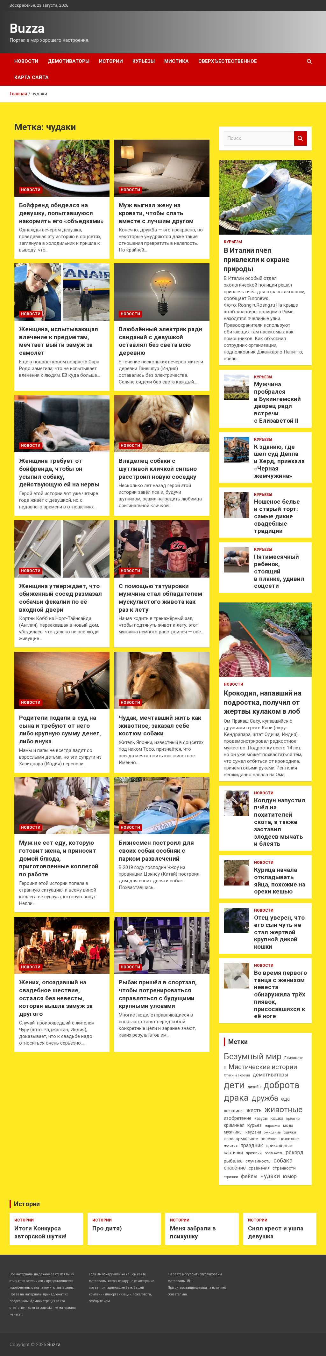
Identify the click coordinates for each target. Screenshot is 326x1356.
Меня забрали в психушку (193, 1232)
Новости (26, 61)
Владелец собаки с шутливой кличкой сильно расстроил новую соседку (158, 468)
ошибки (290, 1132)
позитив (230, 1146)
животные (283, 1109)
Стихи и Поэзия (237, 1075)
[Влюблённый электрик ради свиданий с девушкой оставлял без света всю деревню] (161, 292)
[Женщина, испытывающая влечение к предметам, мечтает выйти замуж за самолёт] (62, 292)
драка (236, 1097)
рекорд (294, 1152)
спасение (235, 1168)
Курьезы (143, 61)
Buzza (27, 28)
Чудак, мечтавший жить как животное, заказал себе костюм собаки (160, 725)
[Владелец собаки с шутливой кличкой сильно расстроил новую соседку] (161, 424)
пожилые (289, 1138)
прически (254, 1153)
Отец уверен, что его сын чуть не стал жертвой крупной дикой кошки (279, 932)
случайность (258, 1161)
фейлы (249, 1176)
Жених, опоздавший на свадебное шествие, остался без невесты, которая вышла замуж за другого (56, 998)
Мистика (176, 61)
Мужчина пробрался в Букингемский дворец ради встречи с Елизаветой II (277, 402)
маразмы (272, 1126)
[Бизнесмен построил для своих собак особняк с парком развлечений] (161, 806)
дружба (265, 1098)
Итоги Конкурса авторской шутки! (40, 1232)
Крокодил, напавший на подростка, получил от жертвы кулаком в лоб (262, 702)
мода (288, 1125)
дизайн (254, 1087)
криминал (234, 1125)
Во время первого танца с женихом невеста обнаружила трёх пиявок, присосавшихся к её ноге (280, 994)
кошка (277, 1118)
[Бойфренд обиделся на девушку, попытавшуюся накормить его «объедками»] (62, 168)
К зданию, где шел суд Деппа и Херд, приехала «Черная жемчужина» (279, 461)
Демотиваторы (68, 61)
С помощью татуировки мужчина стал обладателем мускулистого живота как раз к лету (160, 597)
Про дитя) (107, 1228)
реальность (274, 1153)
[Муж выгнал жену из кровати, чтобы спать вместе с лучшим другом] (161, 168)
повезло (269, 1139)
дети (234, 1085)
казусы (261, 1118)
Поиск (300, 138)
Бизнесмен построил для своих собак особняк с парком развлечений (156, 850)
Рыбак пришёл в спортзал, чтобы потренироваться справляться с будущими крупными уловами (158, 994)
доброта (281, 1085)
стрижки (231, 1177)
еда (285, 1099)
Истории (111, 61)
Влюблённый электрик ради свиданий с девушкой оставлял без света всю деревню (160, 340)
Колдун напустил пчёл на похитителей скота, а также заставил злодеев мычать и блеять (279, 822)
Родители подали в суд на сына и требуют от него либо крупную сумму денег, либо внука (60, 729)
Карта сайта (31, 77)
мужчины (233, 1132)
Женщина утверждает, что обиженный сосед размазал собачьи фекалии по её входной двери (60, 597)
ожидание (272, 1132)
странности (284, 1168)
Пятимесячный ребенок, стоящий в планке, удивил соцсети (279, 571)
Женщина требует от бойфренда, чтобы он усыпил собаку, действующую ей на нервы (59, 472)
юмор (290, 1176)
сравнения (259, 1168)
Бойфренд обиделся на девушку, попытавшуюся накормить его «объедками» (61, 212)
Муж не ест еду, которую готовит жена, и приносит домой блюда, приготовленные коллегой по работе (58, 858)
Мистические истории (263, 1067)
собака (283, 1160)
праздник (251, 1145)
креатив (293, 1119)
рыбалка (233, 1161)
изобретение (238, 1118)
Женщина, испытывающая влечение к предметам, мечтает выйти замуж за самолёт (58, 340)
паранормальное (241, 1138)
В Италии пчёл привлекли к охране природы (256, 259)
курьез (254, 1125)
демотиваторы (270, 1075)
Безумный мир (252, 1056)
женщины (234, 1110)
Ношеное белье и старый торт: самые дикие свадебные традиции (277, 516)
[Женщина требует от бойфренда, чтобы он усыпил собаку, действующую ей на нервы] (62, 424)
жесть (254, 1110)
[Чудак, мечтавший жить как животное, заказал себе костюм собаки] (161, 681)
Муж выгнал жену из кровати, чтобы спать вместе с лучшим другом (156, 212)
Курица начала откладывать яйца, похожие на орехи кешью (279, 880)
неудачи (253, 1132)
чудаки (270, 1176)
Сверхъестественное (227, 61)
